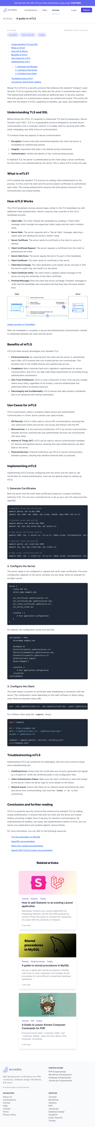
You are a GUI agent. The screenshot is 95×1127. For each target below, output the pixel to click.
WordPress (53, 1100)
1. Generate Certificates (26, 66)
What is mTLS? (18, 48)
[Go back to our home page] (11, 10)
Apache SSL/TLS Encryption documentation (32, 850)
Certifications (30, 10)
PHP (33, 1021)
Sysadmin (13, 35)
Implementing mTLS (20, 61)
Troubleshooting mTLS (22, 78)
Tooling (42, 35)
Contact (7, 1108)
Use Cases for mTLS (20, 58)
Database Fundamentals (59, 1077)
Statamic (34, 899)
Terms (6, 1111)
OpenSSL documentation (23, 841)
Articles (55, 10)
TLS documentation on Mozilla (25, 837)
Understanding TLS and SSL (24, 44)
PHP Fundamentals (57, 1071)
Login (74, 10)
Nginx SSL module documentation (27, 846)
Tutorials (25, 899)
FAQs (44, 10)
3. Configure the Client (26, 73)
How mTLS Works (19, 51)
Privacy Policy (9, 1114)
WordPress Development (60, 1074)
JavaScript (53, 1108)
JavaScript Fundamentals (60, 1080)
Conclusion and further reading (26, 82)
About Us (7, 1097)
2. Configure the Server (26, 70)
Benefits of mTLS (19, 55)
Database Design (38, 961)
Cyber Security (28, 35)
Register (86, 10)
